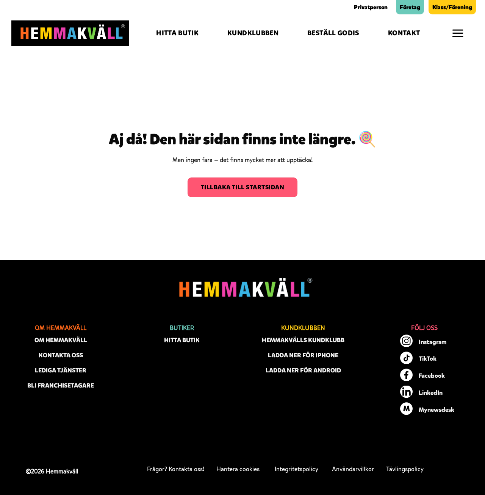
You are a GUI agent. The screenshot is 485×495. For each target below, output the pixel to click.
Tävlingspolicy (405, 469)
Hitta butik (177, 32)
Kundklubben (252, 32)
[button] (458, 33)
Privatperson (371, 7)
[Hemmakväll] (70, 33)
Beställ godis (333, 32)
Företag (410, 7)
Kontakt (404, 32)
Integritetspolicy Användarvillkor (324, 469)
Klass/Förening (452, 7)
